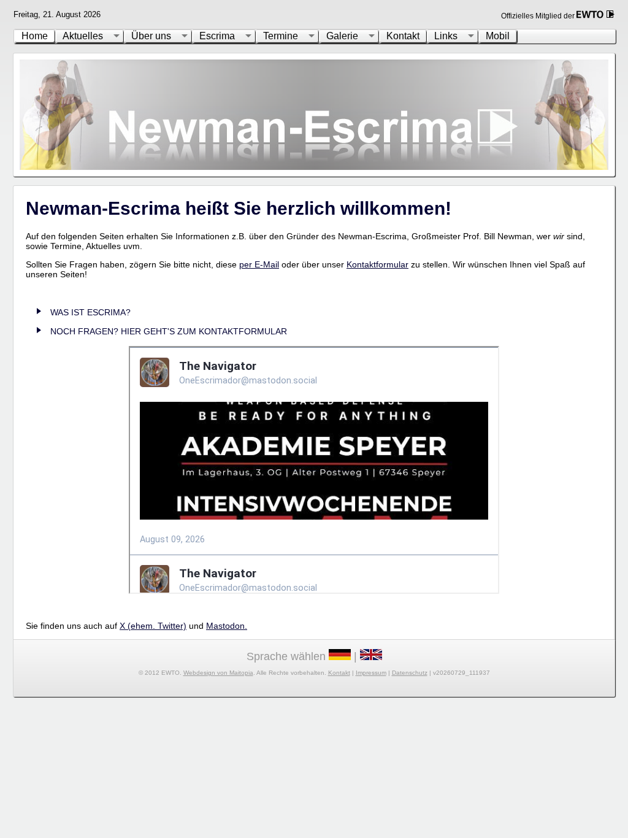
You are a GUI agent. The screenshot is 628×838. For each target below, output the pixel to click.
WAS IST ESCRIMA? (90, 312)
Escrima (217, 36)
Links (446, 36)
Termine (280, 36)
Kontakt (402, 36)
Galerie (342, 36)
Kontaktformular (377, 264)
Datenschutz (409, 672)
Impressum (371, 672)
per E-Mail (259, 264)
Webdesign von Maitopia (218, 672)
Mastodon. (226, 626)
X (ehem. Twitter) (153, 626)
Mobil (498, 36)
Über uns (151, 36)
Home (34, 36)
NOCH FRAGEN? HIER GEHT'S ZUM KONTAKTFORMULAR (168, 331)
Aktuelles (83, 36)
